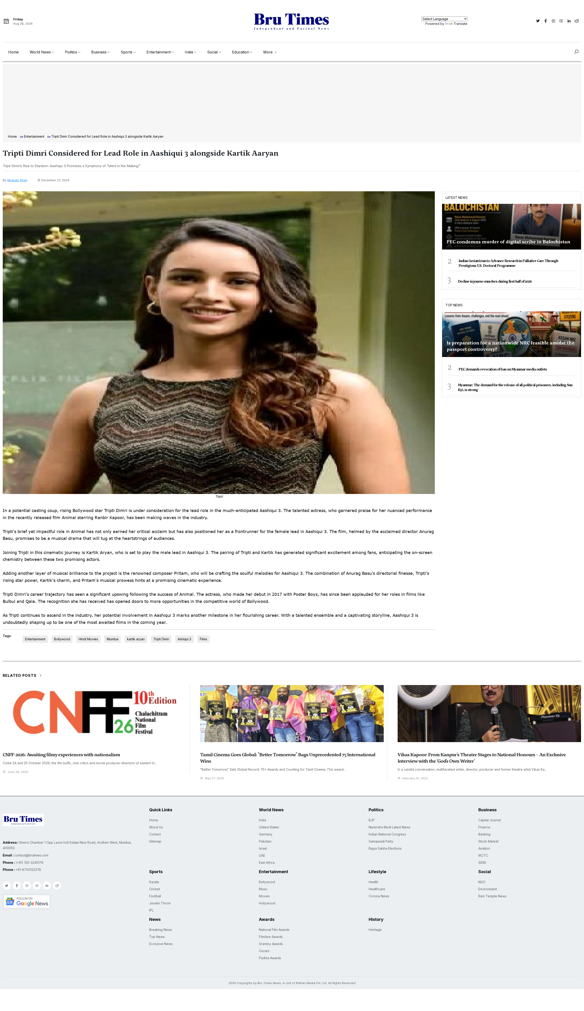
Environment (487, 889)
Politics (71, 52)
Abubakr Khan (17, 180)
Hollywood (267, 903)
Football (155, 896)
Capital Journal (489, 820)
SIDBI (482, 862)
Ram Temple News (492, 896)
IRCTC (483, 855)
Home (13, 52)
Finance (484, 827)
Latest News (457, 198)
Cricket (154, 889)
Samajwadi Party (381, 841)
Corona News (379, 896)
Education (240, 52)
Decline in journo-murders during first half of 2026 (495, 281)
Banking (484, 834)
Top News (454, 305)
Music (263, 889)
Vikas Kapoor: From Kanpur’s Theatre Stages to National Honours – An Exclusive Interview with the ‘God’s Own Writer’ (482, 757)
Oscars (264, 951)
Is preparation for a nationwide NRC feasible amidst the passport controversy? (510, 346)
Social (212, 52)
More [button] (268, 52)
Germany (265, 834)
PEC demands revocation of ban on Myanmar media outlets (503, 369)
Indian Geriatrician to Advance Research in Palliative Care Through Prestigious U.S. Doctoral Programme (508, 263)
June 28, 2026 (18, 771)
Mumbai (112, 639)
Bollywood (62, 639)
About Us (156, 827)
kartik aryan (136, 639)
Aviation (484, 848)
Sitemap (155, 841)
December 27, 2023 (55, 180)
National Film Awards (274, 930)
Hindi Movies (88, 639)
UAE (262, 855)
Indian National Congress (387, 834)
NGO (481, 882)
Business (99, 52)
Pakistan (265, 841)
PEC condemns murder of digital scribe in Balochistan (508, 242)
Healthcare (377, 889)
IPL (151, 910)
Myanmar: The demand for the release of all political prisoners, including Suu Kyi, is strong (515, 387)
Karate (154, 882)
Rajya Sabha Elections (385, 848)
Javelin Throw (160, 903)
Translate (460, 24)
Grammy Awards (271, 944)
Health (373, 882)
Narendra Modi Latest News (389, 827)
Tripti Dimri (161, 639)
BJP (372, 820)
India (189, 52)
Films (203, 639)
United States (269, 827)
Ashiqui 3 (184, 639)
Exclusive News (161, 944)
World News (40, 52)
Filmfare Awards (271, 937)
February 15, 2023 (415, 778)
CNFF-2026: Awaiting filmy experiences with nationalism (61, 754)
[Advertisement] (292, 100)
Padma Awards (270, 958)
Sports (126, 52)
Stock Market (488, 841)
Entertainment (158, 52)
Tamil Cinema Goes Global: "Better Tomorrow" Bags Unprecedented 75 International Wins (287, 757)
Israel (263, 848)
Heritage (375, 930)
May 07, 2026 (214, 778)
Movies (264, 896)
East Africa (267, 862)
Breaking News (160, 930)
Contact (155, 834)
